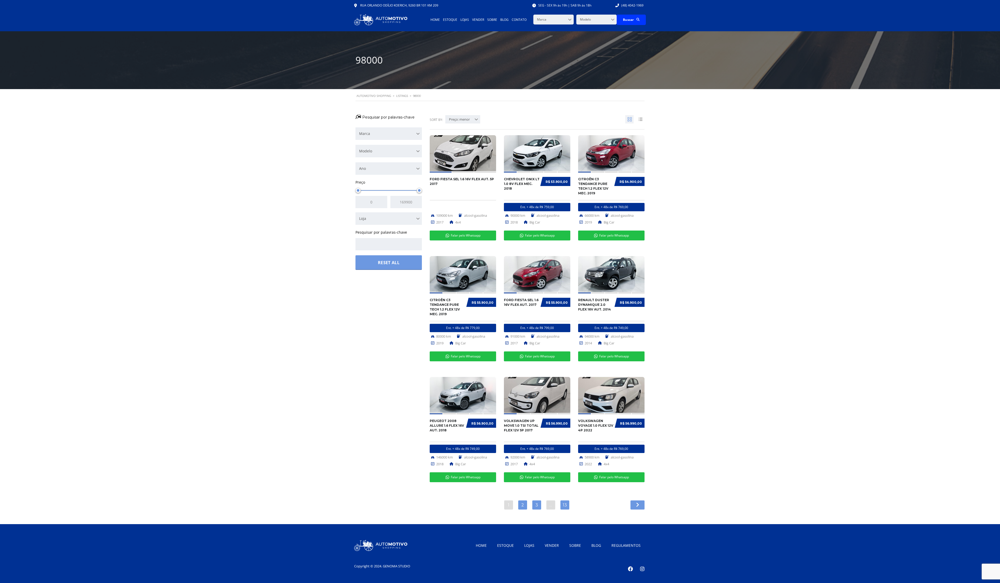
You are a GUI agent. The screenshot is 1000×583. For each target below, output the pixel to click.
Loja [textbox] (362, 218)
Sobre (492, 19)
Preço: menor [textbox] (459, 119)
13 (565, 505)
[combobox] (553, 19)
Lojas (464, 19)
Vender (478, 19)
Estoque (450, 19)
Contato (519, 19)
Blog (504, 19)
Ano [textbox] (362, 168)
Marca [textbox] (541, 19)
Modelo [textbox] (585, 19)
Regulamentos (626, 545)
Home (435, 19)
